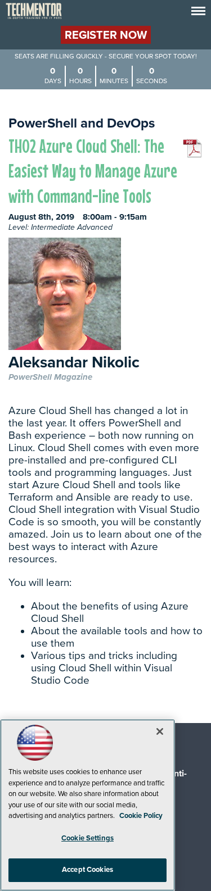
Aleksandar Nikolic (74, 363)
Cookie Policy (141, 815)
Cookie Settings (87, 838)
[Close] (159, 731)
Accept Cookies (87, 869)
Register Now (106, 35)
